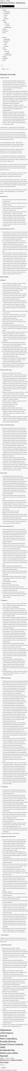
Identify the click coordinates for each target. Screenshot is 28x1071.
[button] (14, 36)
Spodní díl (8, 25)
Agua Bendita (7, 11)
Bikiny (5, 22)
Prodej (4, 32)
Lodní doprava (6, 1033)
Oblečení (4, 29)
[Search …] (2, 65)
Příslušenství (5, 31)
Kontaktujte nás (7, 1050)
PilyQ (5, 17)
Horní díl (7, 24)
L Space (5, 15)
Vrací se (3, 1035)
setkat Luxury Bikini (9, 1053)
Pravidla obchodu (8, 1041)
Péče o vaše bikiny (8, 1038)
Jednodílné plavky (8, 27)
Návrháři (4, 10)
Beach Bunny (7, 13)
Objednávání (5, 1030)
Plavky (4, 20)
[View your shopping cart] (0, 67)
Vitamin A (6, 18)
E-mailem (2, 1064)
